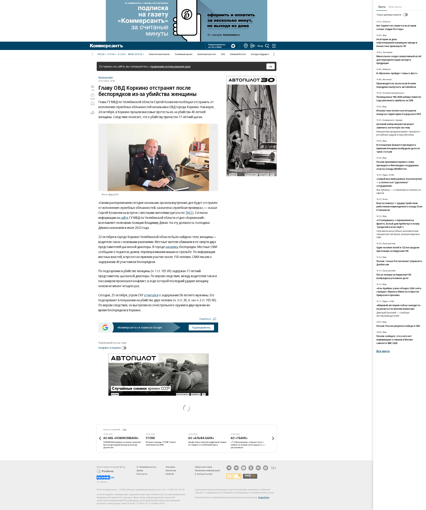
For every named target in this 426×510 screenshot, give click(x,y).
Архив (140, 470)
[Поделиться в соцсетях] (93, 113)
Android (170, 473)
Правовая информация (207, 470)
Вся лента (383, 351)
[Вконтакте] (236, 467)
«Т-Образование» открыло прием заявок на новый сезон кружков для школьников (248, 445)
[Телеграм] (228, 467)
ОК (270, 66)
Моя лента (395, 7)
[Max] (265, 467)
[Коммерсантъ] (106, 45)
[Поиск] (267, 45)
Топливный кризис (184, 54)
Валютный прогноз (207, 54)
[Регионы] (245, 45)
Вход (260, 45)
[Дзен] (243, 467)
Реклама (170, 466)
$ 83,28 (101, 54)
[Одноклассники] (250, 467)
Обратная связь (203, 466)
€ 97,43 (111, 54)
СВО (223, 54)
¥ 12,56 (121, 54)
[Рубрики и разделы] (273, 45)
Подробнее (263, 497)
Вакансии (171, 470)
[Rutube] (258, 467)
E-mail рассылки (203, 473)
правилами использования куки (170, 66)
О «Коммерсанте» (147, 466)
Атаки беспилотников (159, 54)
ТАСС (189, 213)
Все (124, 429)
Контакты (142, 473)
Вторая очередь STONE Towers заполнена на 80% (161, 443)
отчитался (151, 295)
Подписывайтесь (201, 327)
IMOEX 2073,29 (135, 54)
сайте (124, 218)
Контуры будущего (260, 54)
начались (172, 247)
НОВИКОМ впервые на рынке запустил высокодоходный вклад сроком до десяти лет (122, 445)
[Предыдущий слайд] (100, 438)
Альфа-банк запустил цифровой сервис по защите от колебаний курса (207, 443)
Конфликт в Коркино (109, 347)
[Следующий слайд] (273, 438)
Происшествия (105, 77)
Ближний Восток (238, 54)
